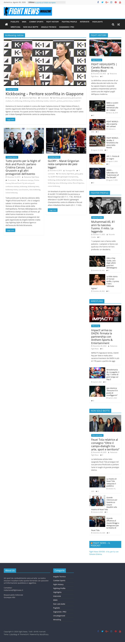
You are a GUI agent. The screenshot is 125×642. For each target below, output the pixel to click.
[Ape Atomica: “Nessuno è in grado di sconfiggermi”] (97, 387)
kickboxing (18, 101)
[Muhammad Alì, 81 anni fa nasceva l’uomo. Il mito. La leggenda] (105, 198)
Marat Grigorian (78, 183)
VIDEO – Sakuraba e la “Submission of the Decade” (112, 174)
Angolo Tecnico (48, 27)
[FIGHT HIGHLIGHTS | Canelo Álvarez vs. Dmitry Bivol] (105, 41)
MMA (24, 22)
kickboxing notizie (29, 101)
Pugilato (15, 22)
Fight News (56, 98)
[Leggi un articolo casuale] (118, 24)
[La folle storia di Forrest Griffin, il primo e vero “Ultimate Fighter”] (97, 275)
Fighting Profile (69, 22)
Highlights (97, 22)
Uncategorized (59, 616)
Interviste (84, 22)
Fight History (52, 22)
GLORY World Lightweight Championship (64, 177)
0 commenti (44, 98)
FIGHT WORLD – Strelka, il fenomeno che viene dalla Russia (112, 143)
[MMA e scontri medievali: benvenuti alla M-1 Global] (97, 102)
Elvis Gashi (62, 174)
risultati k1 (76, 101)
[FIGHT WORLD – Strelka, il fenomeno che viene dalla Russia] (97, 137)
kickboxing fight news (63, 180)
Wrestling (15, 27)
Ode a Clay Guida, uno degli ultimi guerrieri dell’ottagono (111, 263)
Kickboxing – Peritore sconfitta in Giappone (44, 93)
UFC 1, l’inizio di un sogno (112, 157)
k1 (13, 101)
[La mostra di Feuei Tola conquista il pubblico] (97, 478)
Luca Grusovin (23, 190)
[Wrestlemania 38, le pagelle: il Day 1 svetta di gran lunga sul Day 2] (97, 368)
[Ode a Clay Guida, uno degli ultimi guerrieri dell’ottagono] (97, 257)
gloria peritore (66, 98)
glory (77, 174)
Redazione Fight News (29, 98)
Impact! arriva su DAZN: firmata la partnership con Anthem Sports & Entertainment (102, 336)
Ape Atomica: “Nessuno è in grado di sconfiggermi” (112, 392)
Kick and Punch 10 (17, 183)
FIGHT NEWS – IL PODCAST (100, 544)
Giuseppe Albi (70, 170)
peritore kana (67, 101)
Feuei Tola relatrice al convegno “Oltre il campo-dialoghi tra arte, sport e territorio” (105, 444)
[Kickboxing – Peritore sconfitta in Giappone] (45, 41)
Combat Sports (36, 22)
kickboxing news (33, 186)
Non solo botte (30, 27)
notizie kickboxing (12, 193)
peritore (59, 101)
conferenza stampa (26, 180)
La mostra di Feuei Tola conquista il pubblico (111, 482)
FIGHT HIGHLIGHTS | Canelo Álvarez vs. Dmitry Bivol (104, 67)
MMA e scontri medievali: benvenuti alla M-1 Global (112, 106)
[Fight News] (6, 24)
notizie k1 (52, 101)
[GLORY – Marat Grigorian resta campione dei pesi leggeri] (66, 129)
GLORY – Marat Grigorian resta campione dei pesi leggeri (63, 164)
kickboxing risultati (42, 101)
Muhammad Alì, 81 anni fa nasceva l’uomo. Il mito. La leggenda (103, 226)
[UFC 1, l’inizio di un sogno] (97, 155)
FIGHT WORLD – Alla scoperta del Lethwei (112, 123)
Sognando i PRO (66, 27)
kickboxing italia (76, 180)
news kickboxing (34, 190)
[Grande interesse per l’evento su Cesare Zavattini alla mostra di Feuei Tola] (97, 496)
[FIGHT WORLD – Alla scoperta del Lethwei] (97, 120)
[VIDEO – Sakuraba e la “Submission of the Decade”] (97, 169)
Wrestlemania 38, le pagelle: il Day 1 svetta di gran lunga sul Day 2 (112, 374)
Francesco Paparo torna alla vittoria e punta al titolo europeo (49, 3)
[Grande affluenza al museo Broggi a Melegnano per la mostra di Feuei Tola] (97, 517)
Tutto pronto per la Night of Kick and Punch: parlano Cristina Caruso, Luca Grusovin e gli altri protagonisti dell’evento (23, 167)
